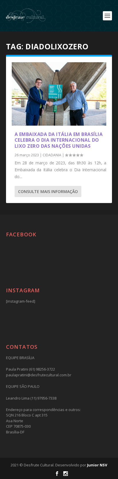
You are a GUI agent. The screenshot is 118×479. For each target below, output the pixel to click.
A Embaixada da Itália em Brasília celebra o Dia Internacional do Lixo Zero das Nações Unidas (59, 140)
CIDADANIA (52, 155)
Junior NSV (97, 465)
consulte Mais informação (48, 191)
